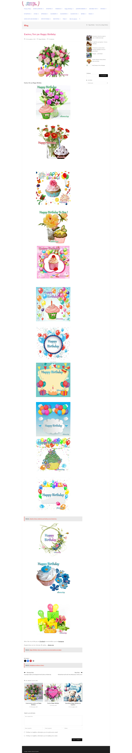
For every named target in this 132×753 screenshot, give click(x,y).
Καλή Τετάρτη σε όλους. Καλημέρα (98, 65)
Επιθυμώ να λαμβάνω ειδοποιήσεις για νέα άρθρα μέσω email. (42, 735)
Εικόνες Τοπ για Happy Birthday (102, 24)
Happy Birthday (42, 39)
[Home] (86, 24)
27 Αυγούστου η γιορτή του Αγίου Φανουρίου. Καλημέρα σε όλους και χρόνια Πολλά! (98, 49)
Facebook (42, 641)
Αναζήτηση (88, 73)
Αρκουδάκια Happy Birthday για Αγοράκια (73, 704)
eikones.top (51, 645)
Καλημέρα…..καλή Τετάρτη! (97, 53)
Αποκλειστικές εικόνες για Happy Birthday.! (33, 704)
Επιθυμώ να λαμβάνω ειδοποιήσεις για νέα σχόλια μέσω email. (42, 732)
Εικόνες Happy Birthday (53, 703)
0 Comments (51, 39)
